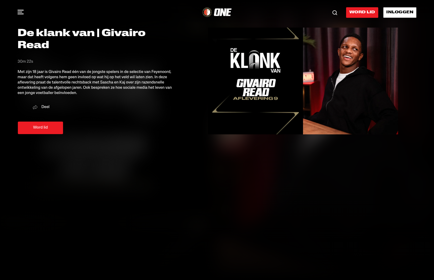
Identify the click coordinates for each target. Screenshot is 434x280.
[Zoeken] (335, 12)
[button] (21, 12)
